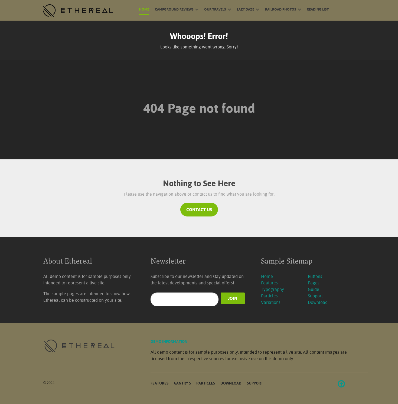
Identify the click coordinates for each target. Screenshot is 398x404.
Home (267, 276)
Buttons (315, 276)
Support (315, 295)
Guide (313, 289)
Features (269, 282)
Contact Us (199, 209)
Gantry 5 (182, 383)
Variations (270, 302)
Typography (272, 289)
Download (318, 302)
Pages (313, 282)
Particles (269, 295)
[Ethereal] (85, 10)
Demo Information (169, 341)
